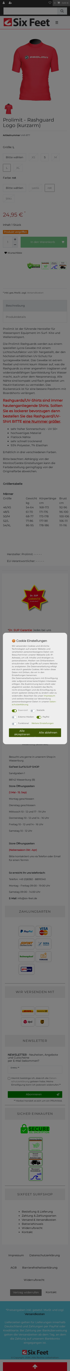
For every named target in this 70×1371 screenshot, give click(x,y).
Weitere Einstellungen (43, 723)
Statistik (41, 710)
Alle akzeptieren (22, 732)
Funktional (23, 723)
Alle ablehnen (48, 732)
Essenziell (23, 710)
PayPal (46, 716)
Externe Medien (26, 716)
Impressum (49, 695)
